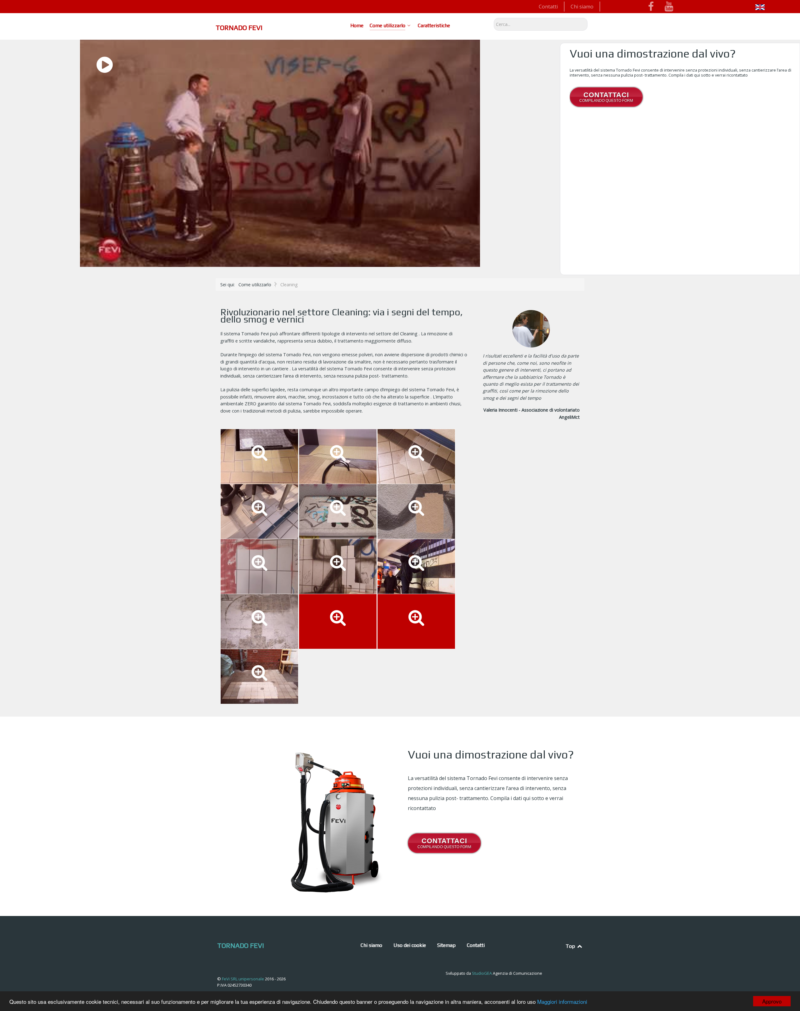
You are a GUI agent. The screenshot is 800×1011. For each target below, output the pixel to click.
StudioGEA (482, 973)
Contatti (548, 6)
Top (571, 946)
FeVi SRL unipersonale (243, 979)
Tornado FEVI (239, 28)
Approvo (772, 1001)
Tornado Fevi (240, 945)
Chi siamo (582, 6)
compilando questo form (606, 97)
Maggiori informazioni (562, 1001)
